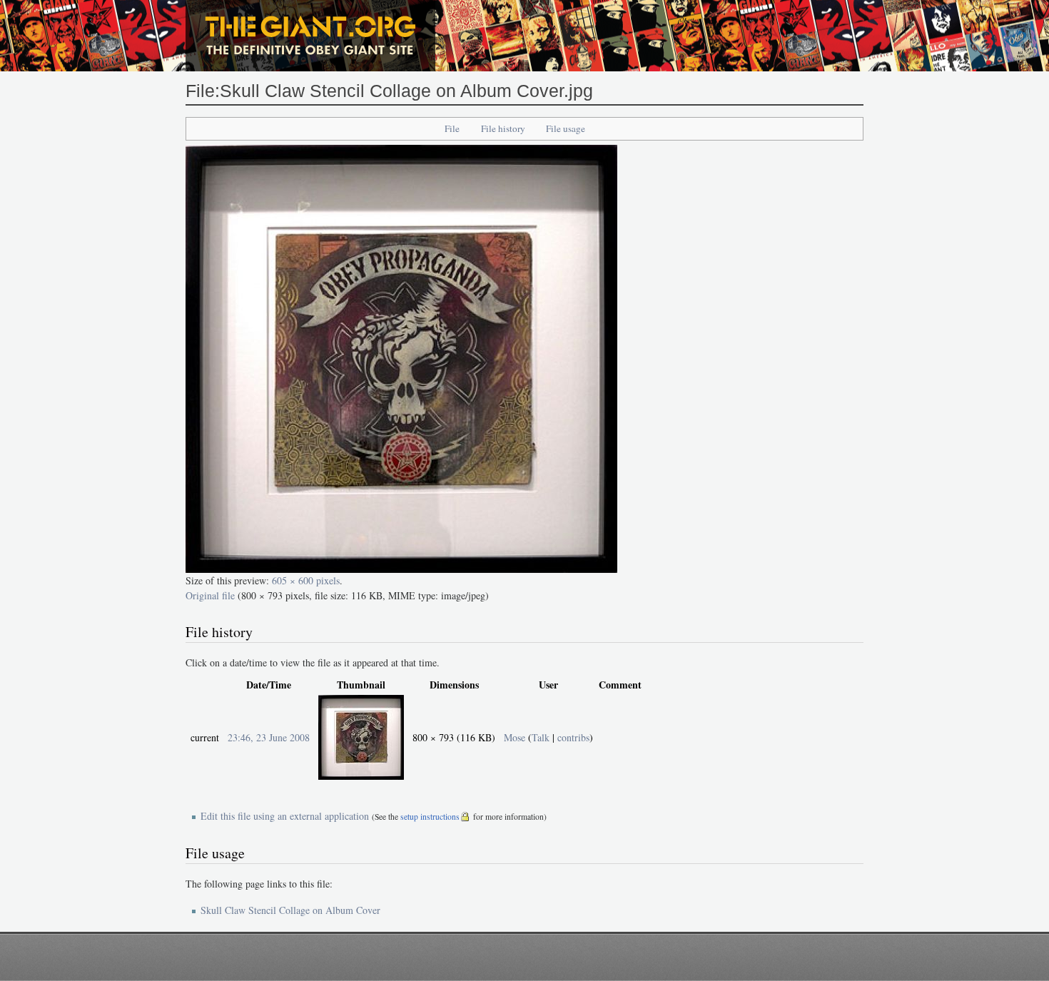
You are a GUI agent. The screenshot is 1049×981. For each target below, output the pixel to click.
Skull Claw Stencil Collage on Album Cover (290, 910)
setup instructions (430, 816)
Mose (514, 737)
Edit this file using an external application (285, 816)
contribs (573, 737)
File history (503, 128)
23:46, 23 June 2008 (269, 737)
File (452, 128)
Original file (210, 595)
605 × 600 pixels (306, 580)
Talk (540, 737)
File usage (565, 128)
